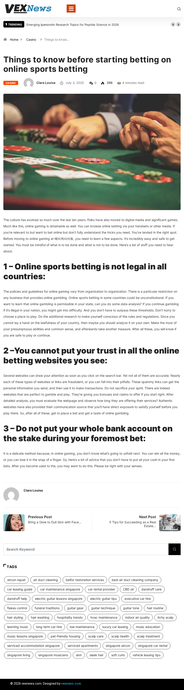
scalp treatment (148, 636)
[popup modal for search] (179, 8)
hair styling (15, 617)
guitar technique (103, 608)
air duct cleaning (45, 580)
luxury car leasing (115, 627)
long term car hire (49, 627)
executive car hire (138, 599)
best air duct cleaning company (135, 580)
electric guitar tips (103, 599)
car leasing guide (19, 589)
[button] (173, 24)
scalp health (120, 636)
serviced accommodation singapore (33, 645)
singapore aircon (118, 645)
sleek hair (96, 655)
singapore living (18, 655)
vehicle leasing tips (146, 655)
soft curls (118, 655)
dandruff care (151, 589)
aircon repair (16, 580)
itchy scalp (165, 617)
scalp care (95, 636)
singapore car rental (152, 645)
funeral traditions (47, 608)
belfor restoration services (85, 580)
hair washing (40, 617)
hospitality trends (70, 617)
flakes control (17, 608)
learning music (17, 627)
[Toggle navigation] (71, 8)
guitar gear (75, 608)
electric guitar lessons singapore (58, 599)
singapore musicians (53, 655)
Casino (31, 39)
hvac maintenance (103, 617)
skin (79, 655)
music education (148, 627)
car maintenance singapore (60, 589)
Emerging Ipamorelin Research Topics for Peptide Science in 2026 (72, 24)
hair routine (155, 608)
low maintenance (82, 627)
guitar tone (131, 608)
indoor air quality (137, 617)
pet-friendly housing (65, 636)
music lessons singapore (25, 636)
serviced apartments (83, 645)
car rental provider (101, 589)
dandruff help (17, 599)
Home (14, 39)
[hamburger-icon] (177, 684)
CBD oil (128, 589)
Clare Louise (45, 83)
